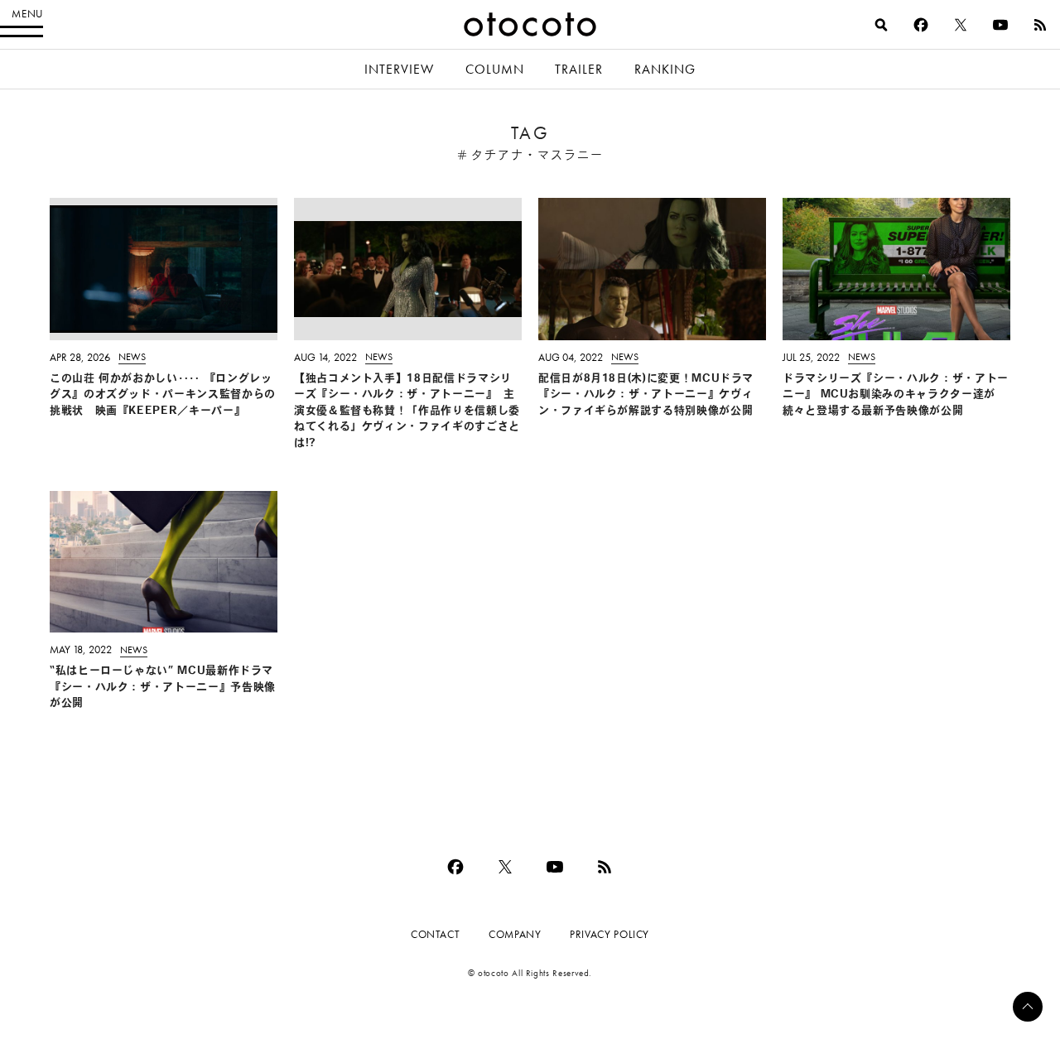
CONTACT (435, 934)
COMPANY (515, 934)
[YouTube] (1000, 24)
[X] (960, 24)
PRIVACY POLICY (609, 934)
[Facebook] (921, 24)
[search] (881, 24)
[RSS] (1040, 24)
